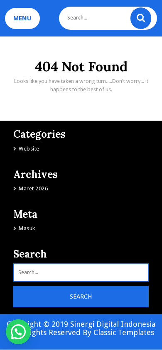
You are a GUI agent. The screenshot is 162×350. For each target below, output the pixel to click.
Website (29, 149)
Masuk (27, 228)
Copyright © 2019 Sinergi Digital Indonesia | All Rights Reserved (81, 328)
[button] (18, 331)
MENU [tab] (22, 18)
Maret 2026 (33, 188)
